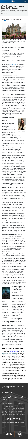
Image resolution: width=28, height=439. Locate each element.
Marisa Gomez (12, 64)
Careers (15, 398)
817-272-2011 (5, 387)
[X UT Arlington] (17, 419)
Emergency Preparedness (8, 403)
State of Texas (10, 411)
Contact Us (6, 396)
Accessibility (9, 408)
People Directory (17, 396)
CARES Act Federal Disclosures (13, 414)
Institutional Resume (17, 409)
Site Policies (16, 408)
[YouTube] (20, 419)
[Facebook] (8, 419)
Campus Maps (7, 398)
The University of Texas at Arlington (15, 422)
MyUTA (5, 399)
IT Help (21, 398)
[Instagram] (14, 419)
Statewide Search (10, 413)
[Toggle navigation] (25, 1)
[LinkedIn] (11, 419)
